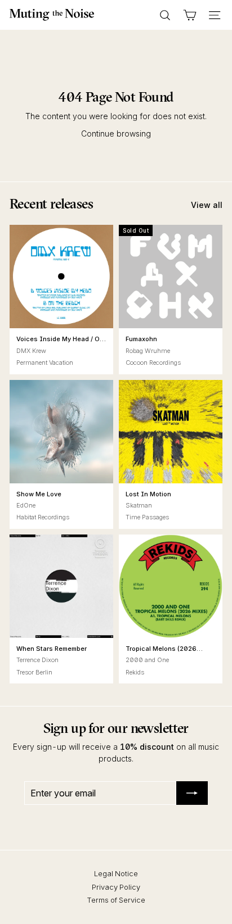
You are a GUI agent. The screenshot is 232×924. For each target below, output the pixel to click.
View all (206, 205)
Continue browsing (116, 133)
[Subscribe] (192, 793)
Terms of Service (116, 899)
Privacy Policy (116, 886)
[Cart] (189, 15)
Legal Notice (116, 873)
